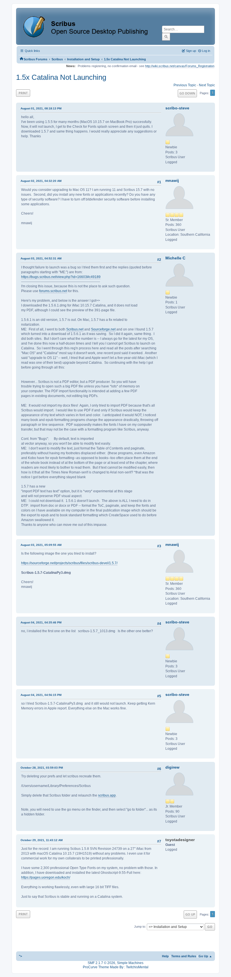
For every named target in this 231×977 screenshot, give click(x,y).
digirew (172, 767)
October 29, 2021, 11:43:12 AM (42, 840)
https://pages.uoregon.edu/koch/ (45, 877)
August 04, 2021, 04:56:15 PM (41, 694)
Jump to (139, 926)
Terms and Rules (183, 956)
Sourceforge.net (103, 329)
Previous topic (185, 85)
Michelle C (175, 258)
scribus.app (107, 795)
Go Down (187, 93)
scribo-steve (177, 108)
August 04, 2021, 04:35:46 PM (41, 622)
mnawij (172, 180)
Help (165, 956)
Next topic (207, 85)
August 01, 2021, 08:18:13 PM (41, 108)
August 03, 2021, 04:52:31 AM (41, 258)
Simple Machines (130, 963)
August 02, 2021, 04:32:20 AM (41, 180)
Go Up (190, 914)
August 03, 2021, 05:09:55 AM (41, 544)
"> (20, 956)
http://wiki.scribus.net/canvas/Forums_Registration (179, 66)
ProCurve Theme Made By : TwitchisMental (115, 967)
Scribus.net (74, 329)
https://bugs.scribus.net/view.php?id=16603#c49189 (61, 277)
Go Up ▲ (205, 956)
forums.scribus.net (53, 291)
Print (23, 93)
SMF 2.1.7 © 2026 (101, 963)
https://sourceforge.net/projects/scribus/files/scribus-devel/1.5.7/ (69, 563)
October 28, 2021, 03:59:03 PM (42, 767)
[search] (166, 36)
